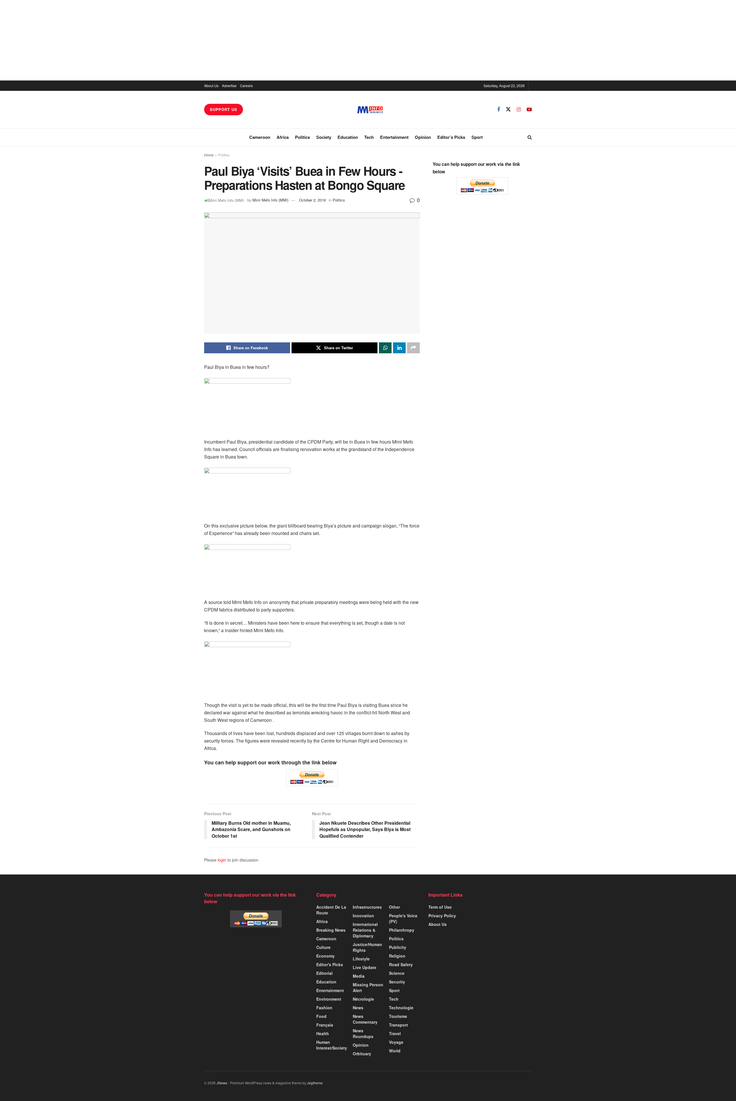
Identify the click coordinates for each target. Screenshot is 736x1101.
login (222, 860)
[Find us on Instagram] (519, 109)
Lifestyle (361, 959)
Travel (395, 1033)
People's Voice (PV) (403, 918)
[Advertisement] (367, 40)
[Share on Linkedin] (399, 347)
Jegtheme (315, 1082)
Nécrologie (363, 999)
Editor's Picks (329, 964)
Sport (477, 137)
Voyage (396, 1042)
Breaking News (331, 930)
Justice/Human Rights (367, 947)
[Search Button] (530, 137)
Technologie (401, 1007)
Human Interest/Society (331, 1045)
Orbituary (362, 1053)
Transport (398, 1025)
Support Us (223, 109)
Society (323, 137)
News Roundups (363, 1033)
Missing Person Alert (368, 987)
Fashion (324, 1007)
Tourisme (398, 1016)
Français (324, 1025)
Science (397, 973)
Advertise (229, 85)
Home (209, 154)
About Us (211, 85)
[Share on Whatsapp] (385, 347)
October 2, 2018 (312, 200)
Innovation (363, 915)
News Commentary (365, 1019)
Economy (325, 956)
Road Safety (401, 964)
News (358, 1007)
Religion (397, 956)
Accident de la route (331, 910)
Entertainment (394, 137)
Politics (302, 137)
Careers (246, 85)
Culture (323, 947)
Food (321, 1016)
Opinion (423, 137)
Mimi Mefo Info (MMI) (270, 200)
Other (394, 907)
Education (348, 137)
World (394, 1051)
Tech (369, 137)
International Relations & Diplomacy (365, 930)
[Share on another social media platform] (413, 347)
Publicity (397, 947)
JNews (221, 1082)
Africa (283, 137)
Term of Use (440, 907)
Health (322, 1033)
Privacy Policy (442, 915)
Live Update (364, 967)
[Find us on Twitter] (508, 109)
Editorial (324, 973)
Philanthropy (401, 930)
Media (359, 976)
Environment (328, 999)
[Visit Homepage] (370, 109)
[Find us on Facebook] (498, 109)
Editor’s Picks (451, 137)
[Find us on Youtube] (529, 109)
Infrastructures (367, 907)
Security (397, 982)
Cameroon (259, 137)
